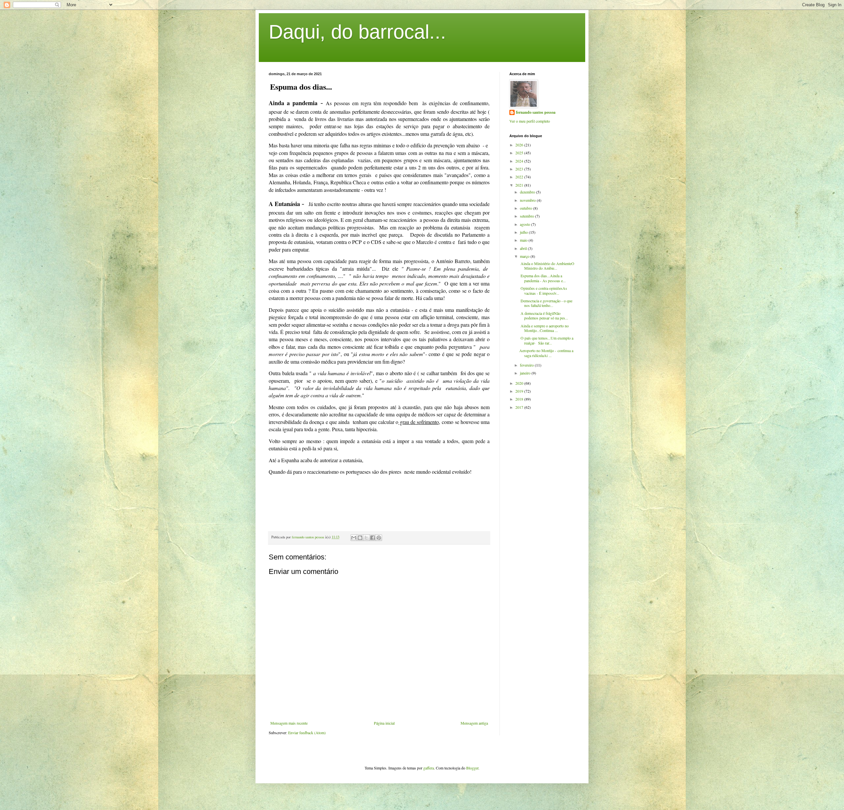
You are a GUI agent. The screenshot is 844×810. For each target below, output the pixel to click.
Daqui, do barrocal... (357, 32)
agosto (525, 224)
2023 (519, 168)
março (525, 256)
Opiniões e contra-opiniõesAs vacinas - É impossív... (543, 290)
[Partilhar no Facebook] (372, 537)
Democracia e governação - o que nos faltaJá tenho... (545, 303)
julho (524, 232)
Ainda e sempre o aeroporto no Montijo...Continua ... (544, 328)
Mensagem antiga (474, 723)
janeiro (525, 372)
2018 (519, 399)
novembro (528, 200)
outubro (526, 208)
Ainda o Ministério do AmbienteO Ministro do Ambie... (546, 266)
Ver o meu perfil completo (529, 121)
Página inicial (384, 723)
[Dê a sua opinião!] (360, 537)
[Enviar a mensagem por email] (353, 537)
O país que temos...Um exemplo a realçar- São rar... (546, 340)
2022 (519, 176)
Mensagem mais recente (289, 723)
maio (524, 240)
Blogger (472, 767)
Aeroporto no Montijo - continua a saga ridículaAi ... (546, 353)
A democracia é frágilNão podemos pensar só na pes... (543, 315)
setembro (527, 216)
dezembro (528, 192)
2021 (519, 185)
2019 (519, 391)
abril (524, 248)
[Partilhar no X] (366, 537)
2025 (519, 152)
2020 (519, 383)
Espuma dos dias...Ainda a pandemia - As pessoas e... (542, 278)
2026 (519, 144)
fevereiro (527, 365)
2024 (519, 161)
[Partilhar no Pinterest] (379, 537)
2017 (519, 407)
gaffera (428, 767)
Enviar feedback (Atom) (307, 732)
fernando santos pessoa (536, 112)
